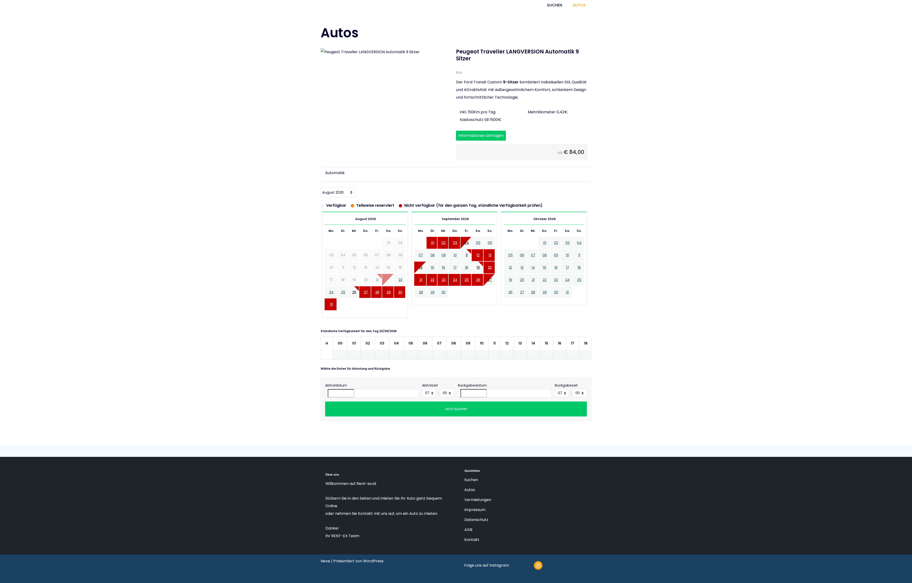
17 (455, 272)
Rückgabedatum (472, 390)
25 (343, 297)
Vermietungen (478, 499)
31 (331, 309)
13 (490, 260)
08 (432, 260)
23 (400, 284)
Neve (325, 561)
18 (466, 272)
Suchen (555, 7)
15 (432, 272)
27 (366, 297)
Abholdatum (336, 390)
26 (354, 297)
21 (420, 284)
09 (444, 260)
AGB (468, 529)
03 (455, 247)
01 (432, 247)
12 (478, 260)
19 (478, 272)
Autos (580, 7)
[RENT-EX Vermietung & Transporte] (354, 8)
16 (443, 272)
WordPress (373, 561)
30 (400, 297)
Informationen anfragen (481, 140)
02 (444, 247)
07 (421, 260)
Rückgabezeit (566, 390)
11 (467, 260)
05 (478, 247)
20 (490, 272)
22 (432, 284)
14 (421, 272)
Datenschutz (476, 519)
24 (331, 297)
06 (490, 247)
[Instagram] (538, 565)
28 (377, 297)
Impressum (475, 509)
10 (455, 260)
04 (466, 247)
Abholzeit (430, 390)
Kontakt (472, 539)
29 (389, 297)
